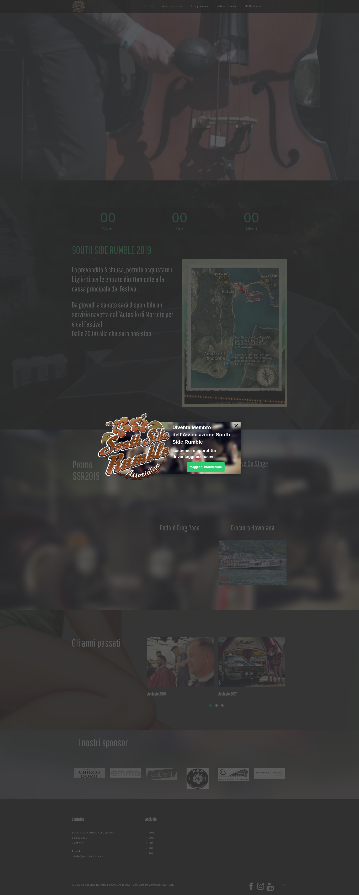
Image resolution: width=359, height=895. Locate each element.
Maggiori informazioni (206, 467)
